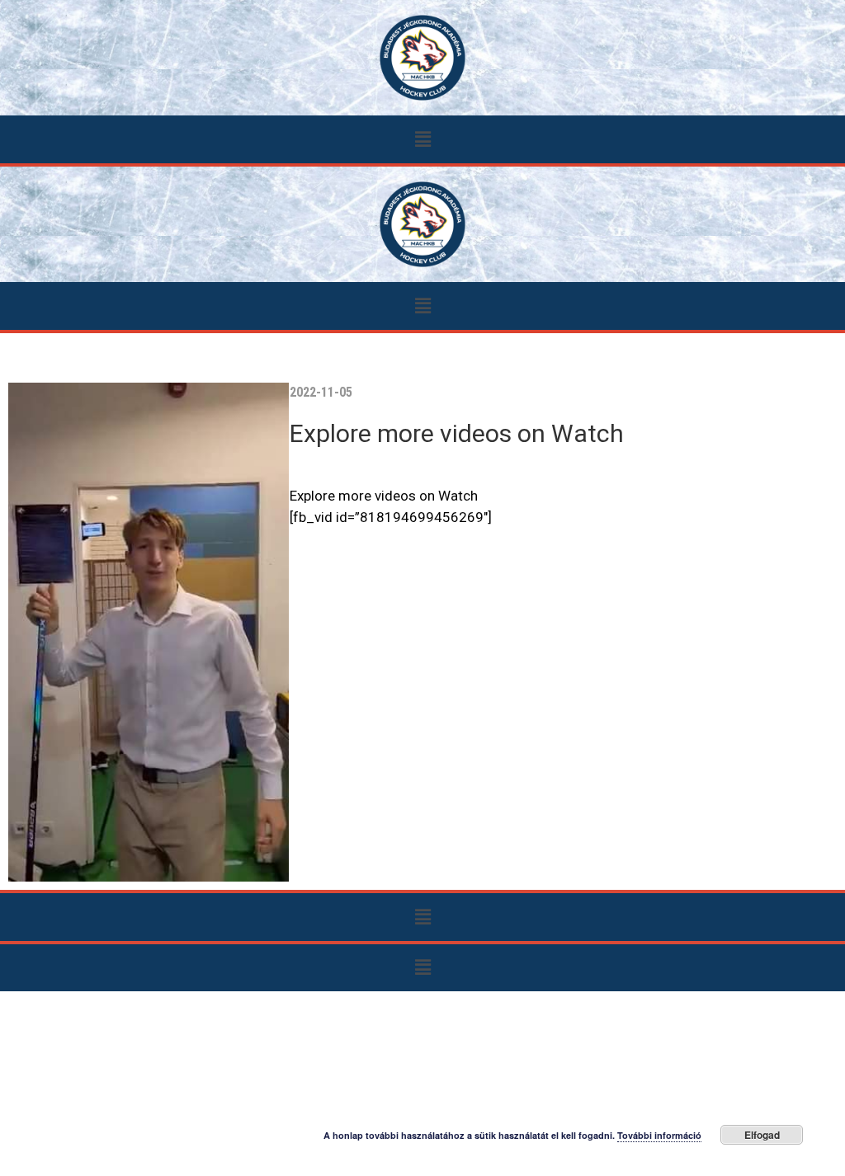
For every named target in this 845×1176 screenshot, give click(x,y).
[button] (422, 139)
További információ (659, 1135)
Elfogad (762, 1134)
